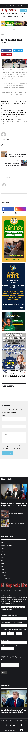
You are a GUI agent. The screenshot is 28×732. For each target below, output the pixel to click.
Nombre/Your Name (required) (9, 615)
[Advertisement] (14, 466)
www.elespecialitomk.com (8, 603)
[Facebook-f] (7, 725)
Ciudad (2, 645)
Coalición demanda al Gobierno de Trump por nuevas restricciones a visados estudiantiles (13, 712)
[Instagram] (18, 725)
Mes (8, 636)
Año (16, 636)
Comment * (5, 430)
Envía (4, 672)
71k (3, 212)
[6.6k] (20, 209)
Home (2, 34)
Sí (3, 659)
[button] (2, 24)
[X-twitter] (10, 725)
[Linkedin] (21, 725)
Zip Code (3, 650)
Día (1, 636)
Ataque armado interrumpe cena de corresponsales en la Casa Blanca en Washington (14, 505)
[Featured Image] (14, 491)
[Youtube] (14, 725)
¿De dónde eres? (5, 640)
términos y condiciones (10, 730)
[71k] (8, 209)
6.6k (16, 212)
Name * (4, 415)
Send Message (7, 453)
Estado (15, 645)
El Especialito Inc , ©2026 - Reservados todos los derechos (14, 720)
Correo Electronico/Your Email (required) (11, 622)
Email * (3, 423)
